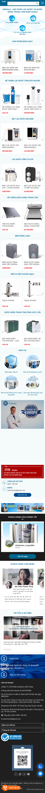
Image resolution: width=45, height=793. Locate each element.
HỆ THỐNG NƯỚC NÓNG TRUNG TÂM (22, 197)
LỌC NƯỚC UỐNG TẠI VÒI (22, 159)
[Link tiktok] (20, 774)
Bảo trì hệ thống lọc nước (32, 372)
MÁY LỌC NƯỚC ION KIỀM (22, 119)
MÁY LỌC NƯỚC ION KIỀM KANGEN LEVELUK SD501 (17, 147)
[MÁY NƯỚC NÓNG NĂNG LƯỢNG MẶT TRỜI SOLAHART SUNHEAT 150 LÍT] (18, 212)
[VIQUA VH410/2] (18, 289)
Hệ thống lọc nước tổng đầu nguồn (11, 783)
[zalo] (22, 770)
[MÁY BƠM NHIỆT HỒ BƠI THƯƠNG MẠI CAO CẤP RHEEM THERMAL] (24, 327)
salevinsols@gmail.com (16, 490)
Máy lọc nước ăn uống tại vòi (33, 783)
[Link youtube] (28, 774)
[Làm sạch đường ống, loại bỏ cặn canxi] (33, 382)
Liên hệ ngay (22, 556)
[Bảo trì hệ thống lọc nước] (33, 362)
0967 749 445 (12, 484)
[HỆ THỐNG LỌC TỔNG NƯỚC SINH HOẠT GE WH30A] (18, 95)
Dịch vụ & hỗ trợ (8, 725)
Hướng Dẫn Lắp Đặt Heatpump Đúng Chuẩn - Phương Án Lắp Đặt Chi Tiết (22, 643)
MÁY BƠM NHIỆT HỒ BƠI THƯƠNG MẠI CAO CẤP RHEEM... (24, 341)
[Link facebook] (15, 774)
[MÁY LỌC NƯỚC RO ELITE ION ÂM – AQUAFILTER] (18, 56)
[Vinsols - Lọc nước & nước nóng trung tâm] (3, 1)
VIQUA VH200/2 (37, 300)
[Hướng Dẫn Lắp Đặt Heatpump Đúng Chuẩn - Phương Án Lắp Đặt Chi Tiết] (22, 627)
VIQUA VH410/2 (15, 300)
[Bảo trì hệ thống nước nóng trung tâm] (11, 382)
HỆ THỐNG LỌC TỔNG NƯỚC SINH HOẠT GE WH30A (18, 109)
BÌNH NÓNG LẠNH (22, 236)
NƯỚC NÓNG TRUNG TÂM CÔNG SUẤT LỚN (22, 312)
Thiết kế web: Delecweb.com (35, 789)
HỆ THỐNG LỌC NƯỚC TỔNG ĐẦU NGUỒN (22, 81)
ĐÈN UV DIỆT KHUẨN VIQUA (22, 274)
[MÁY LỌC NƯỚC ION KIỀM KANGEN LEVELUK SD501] (18, 133)
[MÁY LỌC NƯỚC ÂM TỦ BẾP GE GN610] (18, 174)
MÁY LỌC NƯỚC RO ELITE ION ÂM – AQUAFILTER (16, 69)
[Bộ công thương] (11, 741)
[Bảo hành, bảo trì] (11, 362)
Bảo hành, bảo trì (11, 372)
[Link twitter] (24, 774)
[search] (37, 3)
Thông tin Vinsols (9, 730)
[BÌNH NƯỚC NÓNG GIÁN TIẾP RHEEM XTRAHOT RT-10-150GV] (18, 250)
